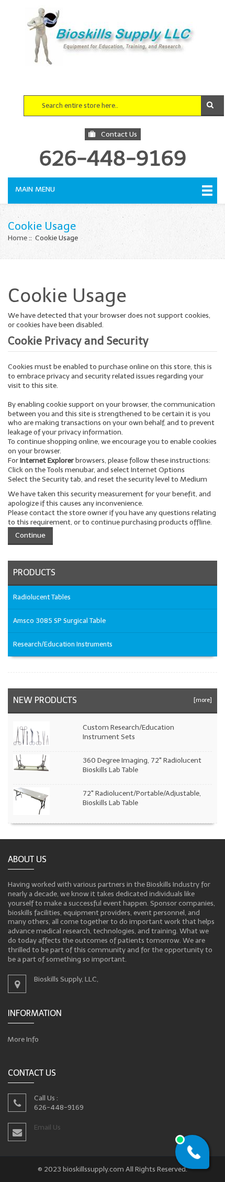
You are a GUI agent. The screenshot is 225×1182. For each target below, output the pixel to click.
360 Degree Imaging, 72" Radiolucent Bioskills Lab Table (142, 765)
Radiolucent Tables (42, 597)
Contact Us (119, 134)
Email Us (47, 1126)
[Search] (212, 105)
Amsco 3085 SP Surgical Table (59, 621)
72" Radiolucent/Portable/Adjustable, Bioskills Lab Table (142, 798)
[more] (201, 700)
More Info (23, 1039)
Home (17, 237)
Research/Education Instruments (63, 644)
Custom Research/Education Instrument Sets (128, 732)
